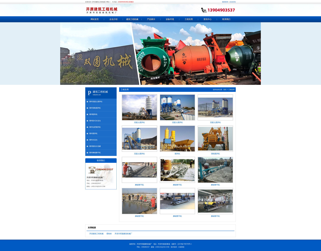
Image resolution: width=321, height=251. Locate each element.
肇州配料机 (93, 114)
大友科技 (181, 247)
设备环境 (170, 19)
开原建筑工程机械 (96, 234)
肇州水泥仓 (93, 140)
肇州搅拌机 (93, 133)
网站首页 (95, 19)
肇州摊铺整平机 (95, 153)
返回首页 (225, 2)
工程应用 (189, 19)
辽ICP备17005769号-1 (185, 244)
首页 (224, 89)
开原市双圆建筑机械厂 (123, 234)
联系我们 (226, 19)
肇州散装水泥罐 (95, 146)
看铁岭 (109, 234)
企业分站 (233, 2)
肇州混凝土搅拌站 (95, 101)
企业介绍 (113, 19)
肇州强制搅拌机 (95, 108)
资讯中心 (208, 19)
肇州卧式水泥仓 (95, 121)
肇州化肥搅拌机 (95, 127)
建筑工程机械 (132, 19)
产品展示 (151, 19)
